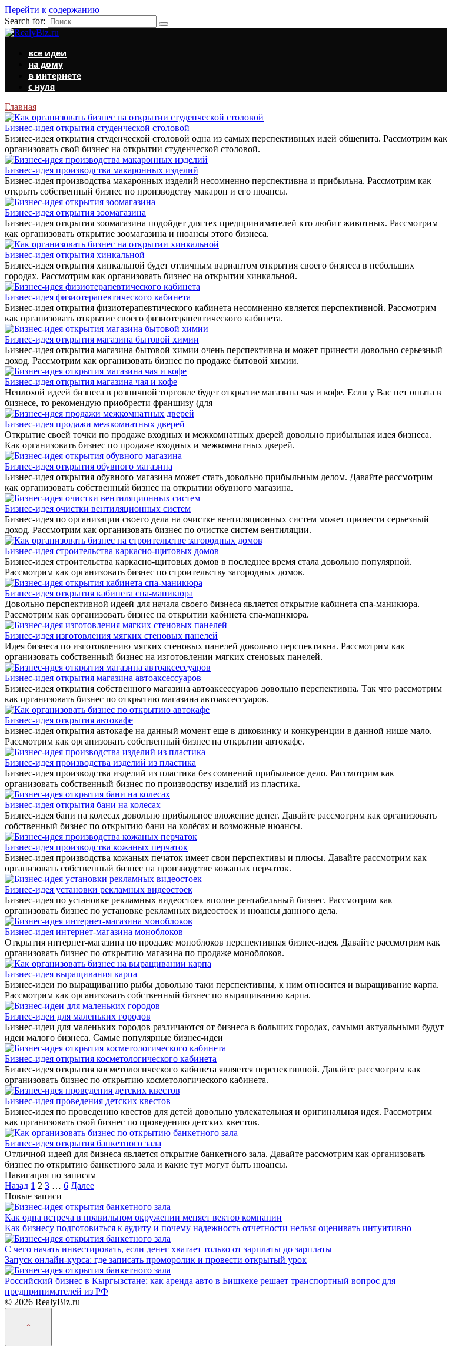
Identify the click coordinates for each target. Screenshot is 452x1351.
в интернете (54, 75)
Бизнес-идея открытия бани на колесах (83, 805)
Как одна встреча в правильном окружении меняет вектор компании (143, 1217)
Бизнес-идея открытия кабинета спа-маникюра (99, 593)
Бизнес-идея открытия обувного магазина (88, 466)
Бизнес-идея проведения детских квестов (88, 1101)
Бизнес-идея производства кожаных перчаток (96, 847)
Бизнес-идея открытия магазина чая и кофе (91, 382)
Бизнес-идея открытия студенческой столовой (97, 128)
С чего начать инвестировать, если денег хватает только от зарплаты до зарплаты (168, 1249)
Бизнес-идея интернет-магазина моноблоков (94, 932)
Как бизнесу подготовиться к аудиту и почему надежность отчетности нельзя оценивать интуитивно (208, 1228)
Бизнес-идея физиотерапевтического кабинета (98, 297)
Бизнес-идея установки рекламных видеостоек (98, 889)
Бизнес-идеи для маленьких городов (78, 1016)
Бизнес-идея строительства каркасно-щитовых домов (112, 551)
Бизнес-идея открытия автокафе (69, 720)
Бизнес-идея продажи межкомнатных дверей (95, 424)
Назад (16, 1186)
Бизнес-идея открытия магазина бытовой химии (102, 339)
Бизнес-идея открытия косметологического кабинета (111, 1059)
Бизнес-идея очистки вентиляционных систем (98, 509)
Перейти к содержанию (52, 10)
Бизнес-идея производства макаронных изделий (101, 170)
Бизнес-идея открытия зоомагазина (75, 212)
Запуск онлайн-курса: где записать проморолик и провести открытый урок (156, 1260)
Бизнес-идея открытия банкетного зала (83, 1143)
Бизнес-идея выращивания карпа (71, 974)
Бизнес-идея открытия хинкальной (75, 255)
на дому (45, 64)
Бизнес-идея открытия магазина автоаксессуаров (103, 678)
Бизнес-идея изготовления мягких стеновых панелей (111, 636)
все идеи (47, 53)
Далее (82, 1186)
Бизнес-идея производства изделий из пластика (100, 762)
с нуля (41, 86)
